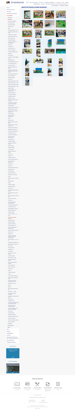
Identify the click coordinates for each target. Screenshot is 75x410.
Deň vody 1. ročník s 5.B (12, 198)
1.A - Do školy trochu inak (12, 63)
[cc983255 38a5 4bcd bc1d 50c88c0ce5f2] (38, 72)
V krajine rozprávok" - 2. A (12, 213)
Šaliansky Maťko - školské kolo (13, 107)
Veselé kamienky (11, 145)
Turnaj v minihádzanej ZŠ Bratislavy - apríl (12, 228)
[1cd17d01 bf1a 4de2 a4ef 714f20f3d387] (27, 53)
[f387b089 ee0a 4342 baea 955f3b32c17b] (61, 75)
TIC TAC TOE (10, 44)
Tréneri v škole (10, 55)
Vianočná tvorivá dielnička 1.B (13, 131)
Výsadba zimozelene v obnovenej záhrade (12, 306)
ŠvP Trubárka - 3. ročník (12, 257)
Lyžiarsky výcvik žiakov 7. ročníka (12, 152)
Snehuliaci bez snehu (11, 96)
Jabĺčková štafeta (11, 88)
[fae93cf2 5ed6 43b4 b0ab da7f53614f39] (27, 85)
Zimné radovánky (11, 105)
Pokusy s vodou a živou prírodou (12, 254)
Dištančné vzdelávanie (49, 2)
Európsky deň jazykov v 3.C (12, 36)
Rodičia (66, 2)
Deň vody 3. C (10, 200)
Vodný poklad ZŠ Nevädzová (13, 204)
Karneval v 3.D (10, 163)
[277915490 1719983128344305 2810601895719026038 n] (27, 47)
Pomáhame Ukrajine (64, 5)
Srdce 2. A (9, 274)
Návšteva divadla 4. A (11, 222)
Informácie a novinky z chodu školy (27, 388)
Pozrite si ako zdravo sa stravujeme (37, 388)
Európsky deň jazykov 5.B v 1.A (13, 61)
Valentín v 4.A (10, 153)
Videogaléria (11, 325)
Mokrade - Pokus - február (12, 174)
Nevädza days (10, 298)
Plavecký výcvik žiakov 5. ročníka (12, 260)
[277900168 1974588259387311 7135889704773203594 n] (50, 35)
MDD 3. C (9, 285)
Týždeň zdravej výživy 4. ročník (13, 86)
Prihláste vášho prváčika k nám (58, 388)
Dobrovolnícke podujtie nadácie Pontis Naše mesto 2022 (13, 303)
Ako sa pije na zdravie (12, 206)
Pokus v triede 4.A (11, 139)
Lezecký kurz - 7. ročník (12, 291)
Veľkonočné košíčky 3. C (12, 210)
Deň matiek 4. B (10, 249)
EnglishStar (10, 323)
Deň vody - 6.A (10, 188)
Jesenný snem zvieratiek (12, 34)
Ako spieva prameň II (11, 75)
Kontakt (43, 4)
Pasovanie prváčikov (11, 24)
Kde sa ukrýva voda (11, 38)
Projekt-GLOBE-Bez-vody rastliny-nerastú (12, 90)
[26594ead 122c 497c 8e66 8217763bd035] (38, 56)
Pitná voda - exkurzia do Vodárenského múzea (12, 281)
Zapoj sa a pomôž (12, 350)
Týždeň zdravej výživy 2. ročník (13, 82)
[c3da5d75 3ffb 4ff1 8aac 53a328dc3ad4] (61, 66)
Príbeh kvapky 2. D (11, 171)
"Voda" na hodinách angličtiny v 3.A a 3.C (13, 58)
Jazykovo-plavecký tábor (12, 21)
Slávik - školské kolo (11, 265)
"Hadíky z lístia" (10, 46)
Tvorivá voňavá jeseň (11, 49)
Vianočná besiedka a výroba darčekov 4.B (13, 125)
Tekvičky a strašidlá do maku (13, 51)
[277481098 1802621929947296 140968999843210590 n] (38, 28)
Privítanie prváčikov (11, 22)
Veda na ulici (10, 268)
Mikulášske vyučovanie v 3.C (13, 129)
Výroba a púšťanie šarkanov (13, 73)
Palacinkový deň (11, 181)
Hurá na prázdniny (11, 321)
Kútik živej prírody (11, 212)
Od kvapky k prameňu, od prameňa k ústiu (12, 42)
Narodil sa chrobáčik (11, 318)
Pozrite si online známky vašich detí (17, 388)
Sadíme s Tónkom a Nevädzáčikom (11, 116)
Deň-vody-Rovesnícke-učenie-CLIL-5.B (13, 190)
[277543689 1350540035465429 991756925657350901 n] (61, 27)
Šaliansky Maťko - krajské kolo (13, 244)
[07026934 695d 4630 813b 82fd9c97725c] (38, 47)
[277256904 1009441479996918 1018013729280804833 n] (38, 17)
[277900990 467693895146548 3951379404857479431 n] (61, 36)
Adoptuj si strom (11, 26)
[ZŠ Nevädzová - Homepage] (15, 2)
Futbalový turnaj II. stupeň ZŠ (13, 316)
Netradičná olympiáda (12, 314)
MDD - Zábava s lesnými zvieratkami (12, 294)
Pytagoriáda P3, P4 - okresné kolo (13, 193)
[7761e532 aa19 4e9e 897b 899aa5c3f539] (38, 62)
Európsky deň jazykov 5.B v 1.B (13, 30)
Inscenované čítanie (11, 255)
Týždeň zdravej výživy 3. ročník (13, 84)
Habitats (9, 270)
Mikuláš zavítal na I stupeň (12, 109)
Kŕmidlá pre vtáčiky (11, 77)
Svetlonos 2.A (10, 79)
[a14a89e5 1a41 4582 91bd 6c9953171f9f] (50, 66)
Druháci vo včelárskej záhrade (13, 319)
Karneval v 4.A (10, 155)
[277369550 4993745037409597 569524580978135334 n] (61, 17)
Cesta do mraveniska (11, 272)
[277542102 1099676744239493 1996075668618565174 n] (50, 27)
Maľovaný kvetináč (11, 220)
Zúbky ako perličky (11, 147)
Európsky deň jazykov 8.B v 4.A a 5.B (13, 32)
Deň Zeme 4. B (10, 233)
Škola (27, 2)
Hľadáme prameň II (11, 59)
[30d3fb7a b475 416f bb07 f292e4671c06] (50, 53)
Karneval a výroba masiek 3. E (13, 167)
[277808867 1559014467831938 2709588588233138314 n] (38, 37)
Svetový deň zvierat (11, 48)
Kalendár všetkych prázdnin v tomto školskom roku (48, 389)
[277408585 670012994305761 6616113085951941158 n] (27, 27)
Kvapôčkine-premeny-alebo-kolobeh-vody (13, 111)
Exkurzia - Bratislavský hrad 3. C (13, 230)
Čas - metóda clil (11, 149)
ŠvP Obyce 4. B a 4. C (11, 300)
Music (9, 327)
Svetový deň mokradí (11, 172)
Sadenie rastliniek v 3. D (12, 225)
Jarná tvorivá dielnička (12, 223)
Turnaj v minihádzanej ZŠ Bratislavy (12, 263)
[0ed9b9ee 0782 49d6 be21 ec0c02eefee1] (61, 44)
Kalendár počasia (11, 113)
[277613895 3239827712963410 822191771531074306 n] (27, 36)
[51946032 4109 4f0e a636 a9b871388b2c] (27, 66)
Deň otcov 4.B (10, 311)
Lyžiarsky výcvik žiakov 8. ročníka (12, 143)
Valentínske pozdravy (11, 157)
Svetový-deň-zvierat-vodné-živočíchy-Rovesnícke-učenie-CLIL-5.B (13, 71)
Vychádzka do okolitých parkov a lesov (13, 297)
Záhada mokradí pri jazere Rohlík (12, 68)
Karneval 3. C (10, 165)
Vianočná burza (10, 120)
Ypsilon (9, 176)
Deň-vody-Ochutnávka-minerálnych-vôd (12, 203)
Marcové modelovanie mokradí (12, 218)
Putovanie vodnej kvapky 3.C (13, 127)
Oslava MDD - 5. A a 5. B (12, 283)
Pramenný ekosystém (11, 92)
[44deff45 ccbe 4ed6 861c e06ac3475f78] (61, 53)
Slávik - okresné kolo (11, 266)
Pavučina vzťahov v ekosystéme (11, 162)
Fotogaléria (58, 2)
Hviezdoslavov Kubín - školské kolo (13, 179)
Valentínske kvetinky (11, 141)
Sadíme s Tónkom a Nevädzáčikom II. (11, 137)
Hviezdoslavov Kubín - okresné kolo (13, 196)
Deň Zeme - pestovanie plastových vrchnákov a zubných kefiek (12, 236)
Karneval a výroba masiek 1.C (13, 159)
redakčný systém (36, 406)
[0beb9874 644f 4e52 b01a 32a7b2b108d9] (50, 47)
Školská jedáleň (55, 5)
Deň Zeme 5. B (10, 232)
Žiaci (63, 2)
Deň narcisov (10, 245)
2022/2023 (10, 17)
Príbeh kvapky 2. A (11, 169)
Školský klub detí (34, 2)
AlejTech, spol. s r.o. (45, 406)
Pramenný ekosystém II (12, 94)
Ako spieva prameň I (11, 65)
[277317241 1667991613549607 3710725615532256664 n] (49, 18)
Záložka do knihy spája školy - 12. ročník (13, 100)
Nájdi (9, 28)
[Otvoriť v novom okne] (37, 408)
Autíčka (9, 182)
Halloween (10, 53)
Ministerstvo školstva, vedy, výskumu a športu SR (57, 4)
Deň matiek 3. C (10, 251)
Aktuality (41, 2)
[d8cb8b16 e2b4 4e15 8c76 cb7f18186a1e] (50, 75)
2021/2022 (10, 19)
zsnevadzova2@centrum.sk (43, 402)
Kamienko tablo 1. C (11, 312)
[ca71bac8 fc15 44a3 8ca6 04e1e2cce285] (27, 75)
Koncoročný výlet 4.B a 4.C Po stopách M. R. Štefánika (13, 309)
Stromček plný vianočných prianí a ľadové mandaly (12, 103)
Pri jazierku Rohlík (11, 247)
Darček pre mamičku (11, 184)
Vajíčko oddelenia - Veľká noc (13, 208)
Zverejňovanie (36, 4)
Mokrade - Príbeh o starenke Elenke (13, 122)
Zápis (9, 215)
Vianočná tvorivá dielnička (12, 134)
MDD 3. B (9, 286)
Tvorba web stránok (30, 406)
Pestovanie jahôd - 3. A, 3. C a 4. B (13, 240)
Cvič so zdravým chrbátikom (12, 275)
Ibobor (9, 118)
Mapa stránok (42, 405)
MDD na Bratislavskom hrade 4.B (13, 289)
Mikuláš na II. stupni (11, 98)
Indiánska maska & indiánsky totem (13, 278)
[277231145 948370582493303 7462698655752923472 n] (27, 18)
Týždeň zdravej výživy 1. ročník (13, 80)
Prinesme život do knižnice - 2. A (13, 242)
